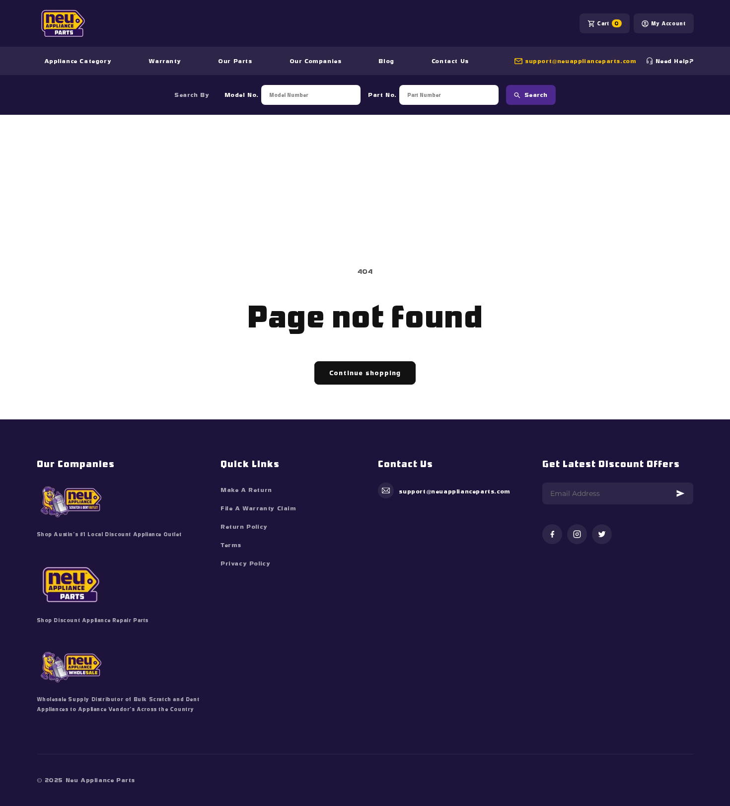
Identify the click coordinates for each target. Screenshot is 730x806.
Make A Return (246, 489)
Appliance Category (78, 61)
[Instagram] (577, 535)
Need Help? (675, 61)
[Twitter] (602, 535)
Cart (608, 23)
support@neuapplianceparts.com (580, 61)
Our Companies (316, 61)
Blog (386, 61)
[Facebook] (552, 535)
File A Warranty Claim (258, 508)
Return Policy (244, 526)
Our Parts (235, 61)
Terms (230, 545)
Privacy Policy (245, 563)
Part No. (382, 94)
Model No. (241, 94)
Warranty (164, 61)
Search (536, 94)
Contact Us (450, 61)
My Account (668, 23)
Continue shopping (365, 373)
